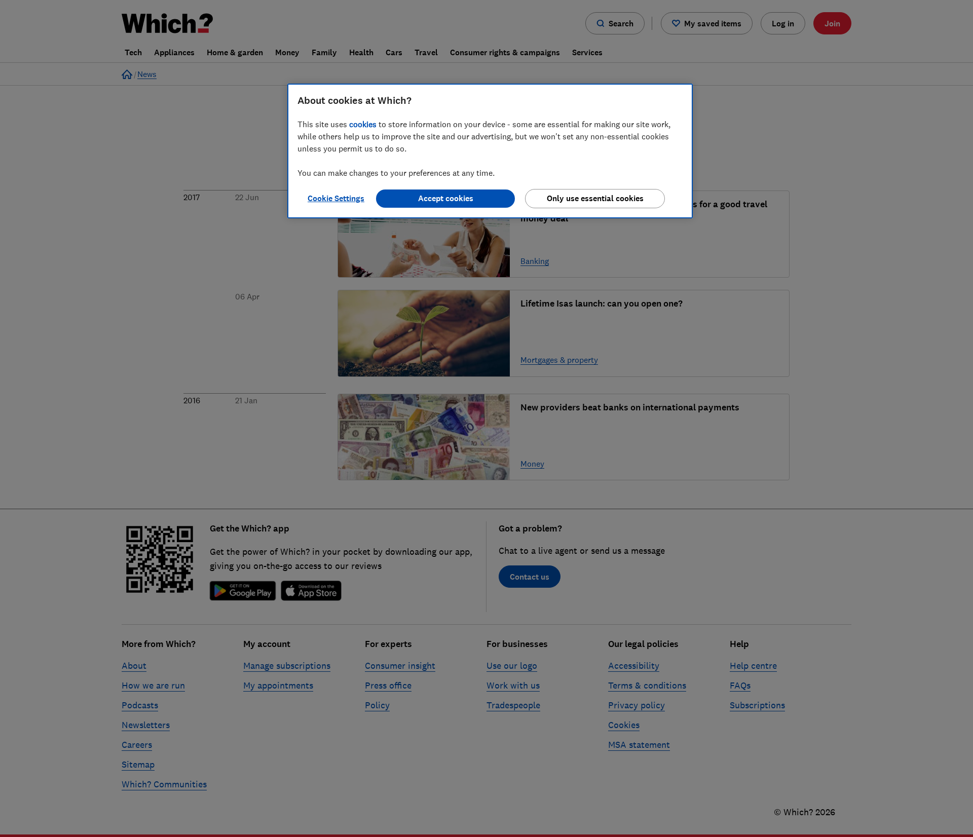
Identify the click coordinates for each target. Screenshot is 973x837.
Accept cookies (445, 198)
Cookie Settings (336, 198)
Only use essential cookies (595, 198)
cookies (363, 124)
